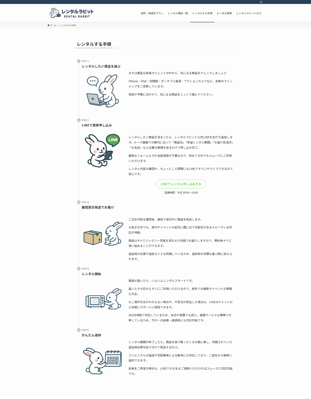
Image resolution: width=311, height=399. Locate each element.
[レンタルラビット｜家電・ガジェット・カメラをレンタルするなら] (71, 13)
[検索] (261, 2)
